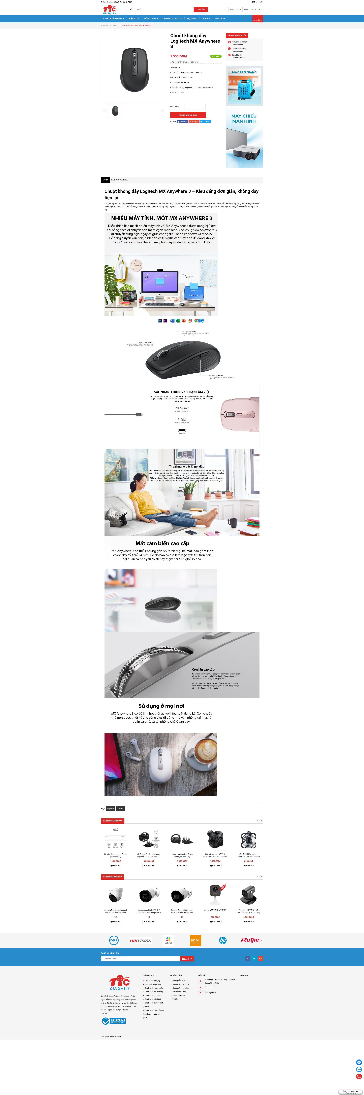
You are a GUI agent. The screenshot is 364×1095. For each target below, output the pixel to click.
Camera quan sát (171, 18)
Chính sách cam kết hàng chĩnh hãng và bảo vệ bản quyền (153, 1014)
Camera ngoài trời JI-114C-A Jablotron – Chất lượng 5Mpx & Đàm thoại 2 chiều (148, 912)
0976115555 (209, 987)
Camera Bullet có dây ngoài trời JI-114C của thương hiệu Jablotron (182, 912)
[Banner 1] (244, 86)
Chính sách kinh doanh (154, 996)
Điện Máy (133, 18)
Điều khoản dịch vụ (179, 992)
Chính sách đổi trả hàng (154, 992)
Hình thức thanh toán (153, 984)
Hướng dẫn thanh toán (181, 984)
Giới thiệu (220, 18)
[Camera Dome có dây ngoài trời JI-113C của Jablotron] (115, 895)
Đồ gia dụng (150, 18)
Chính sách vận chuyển (154, 988)
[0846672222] (359, 1076)
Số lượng (174, 107)
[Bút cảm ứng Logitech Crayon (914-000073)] (115, 839)
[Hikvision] (141, 940)
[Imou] (195, 940)
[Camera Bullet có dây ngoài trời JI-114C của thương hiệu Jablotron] (182, 895)
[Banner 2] (244, 138)
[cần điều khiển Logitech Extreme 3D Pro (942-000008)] (248, 839)
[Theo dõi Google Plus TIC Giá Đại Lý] (260, 958)
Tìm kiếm (201, 10)
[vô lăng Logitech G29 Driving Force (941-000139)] (182, 839)
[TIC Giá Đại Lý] (119, 983)
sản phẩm (257, 20)
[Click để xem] (133, 69)
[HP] (223, 940)
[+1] (194, 121)
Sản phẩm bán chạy (112, 877)
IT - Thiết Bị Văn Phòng (112, 18)
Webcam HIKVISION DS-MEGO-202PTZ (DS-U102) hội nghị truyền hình (248, 912)
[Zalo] (359, 1069)
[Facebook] (359, 1062)
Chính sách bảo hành (153, 999)
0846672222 (238, 45)
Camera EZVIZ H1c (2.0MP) (215, 910)
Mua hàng (116, 866)
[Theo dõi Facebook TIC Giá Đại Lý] (247, 958)
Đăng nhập (235, 10)
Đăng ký (256, 10)
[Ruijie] (250, 940)
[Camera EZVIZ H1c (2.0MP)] (215, 895)
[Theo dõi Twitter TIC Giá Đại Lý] (254, 958)
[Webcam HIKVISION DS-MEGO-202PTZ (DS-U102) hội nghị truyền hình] (248, 895)
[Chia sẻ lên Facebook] (183, 121)
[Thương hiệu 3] (168, 940)
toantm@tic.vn (238, 58)
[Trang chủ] (109, 9)
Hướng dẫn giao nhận (180, 988)
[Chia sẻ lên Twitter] (205, 121)
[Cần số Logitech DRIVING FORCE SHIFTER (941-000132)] (215, 839)
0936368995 (238, 51)
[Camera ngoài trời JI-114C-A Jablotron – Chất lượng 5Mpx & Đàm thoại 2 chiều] (148, 895)
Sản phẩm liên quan (112, 821)
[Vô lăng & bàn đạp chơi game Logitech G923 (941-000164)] (148, 839)
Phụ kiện (191, 18)
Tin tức (205, 18)
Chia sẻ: (173, 121)
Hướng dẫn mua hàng (181, 981)
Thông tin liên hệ (178, 996)
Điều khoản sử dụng (152, 981)
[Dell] (114, 940)
